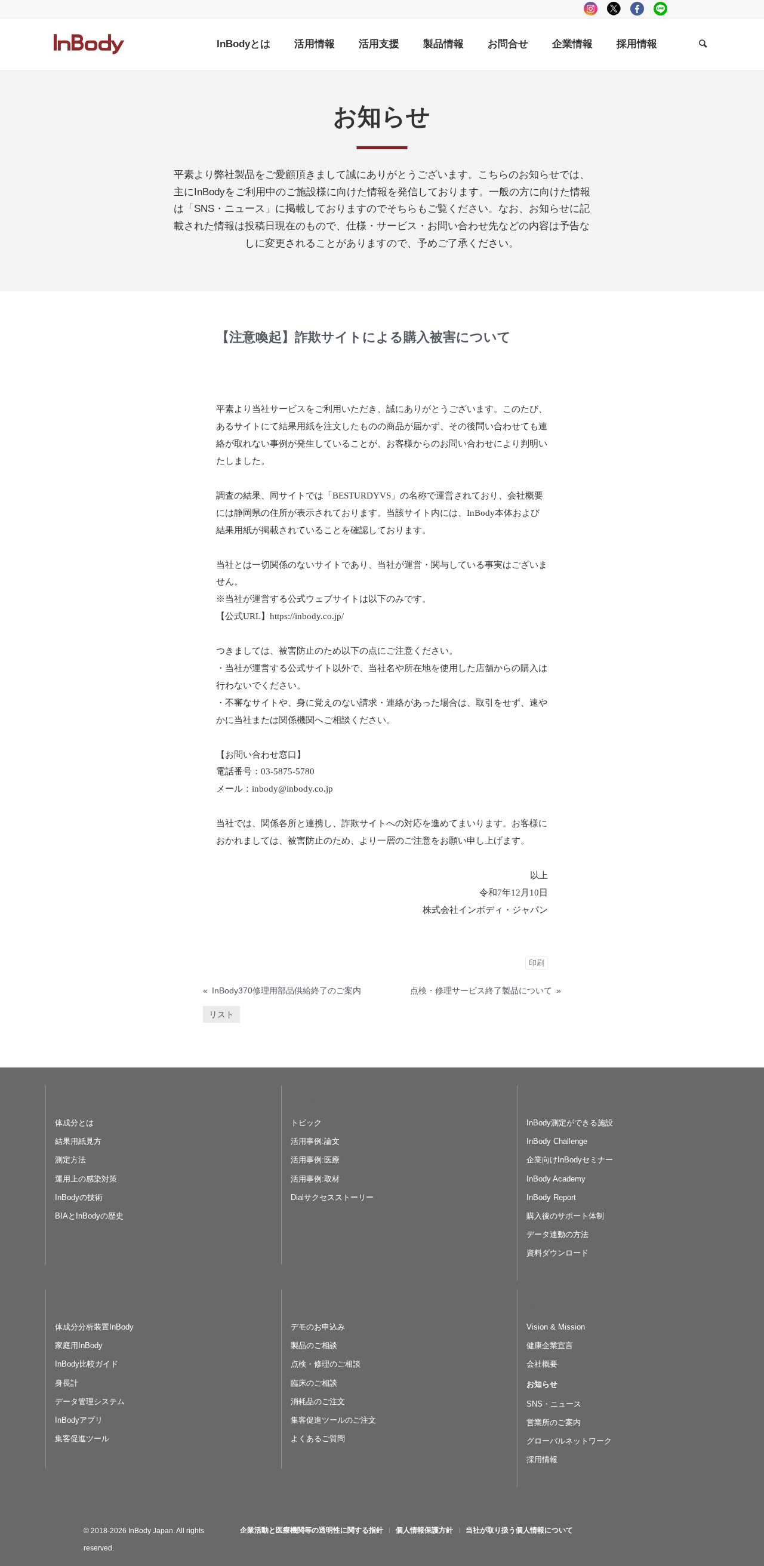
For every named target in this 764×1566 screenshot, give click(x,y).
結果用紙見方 (78, 1141)
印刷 (536, 962)
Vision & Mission (555, 1326)
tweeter (614, 9)
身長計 (66, 1383)
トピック (306, 1122)
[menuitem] (243, 44)
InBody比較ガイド (86, 1363)
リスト (221, 1014)
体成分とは (74, 1122)
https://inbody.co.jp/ (307, 616)
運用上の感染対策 (86, 1178)
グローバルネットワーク (569, 1440)
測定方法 (70, 1159)
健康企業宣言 (549, 1345)
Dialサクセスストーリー (332, 1197)
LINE (660, 9)
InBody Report (551, 1197)
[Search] (703, 44)
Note (707, 9)
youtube (684, 9)
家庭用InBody (79, 1345)
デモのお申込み (318, 1326)
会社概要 (541, 1363)
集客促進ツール (82, 1438)
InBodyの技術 (79, 1197)
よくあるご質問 (318, 1438)
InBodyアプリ (79, 1420)
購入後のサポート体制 (565, 1215)
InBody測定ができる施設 (569, 1122)
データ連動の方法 (557, 1234)
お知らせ (541, 1384)
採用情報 (541, 1459)
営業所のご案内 (553, 1422)
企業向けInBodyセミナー (569, 1159)
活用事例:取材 (315, 1178)
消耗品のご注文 (318, 1401)
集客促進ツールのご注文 (333, 1420)
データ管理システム (90, 1401)
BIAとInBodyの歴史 (89, 1215)
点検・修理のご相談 (326, 1363)
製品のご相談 (314, 1345)
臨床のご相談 (314, 1383)
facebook (637, 9)
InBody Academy (556, 1178)
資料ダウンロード (557, 1252)
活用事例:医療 (315, 1159)
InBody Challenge (556, 1141)
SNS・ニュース (553, 1403)
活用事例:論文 (315, 1141)
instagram (590, 9)
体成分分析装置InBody (94, 1326)
